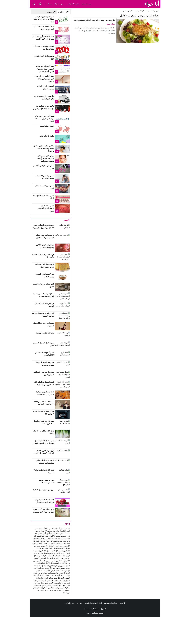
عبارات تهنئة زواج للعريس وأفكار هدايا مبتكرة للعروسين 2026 (43, 19)
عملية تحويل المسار (47, 126)
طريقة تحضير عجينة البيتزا (60, 568)
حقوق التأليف (69, 603)
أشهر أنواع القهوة (42, 533)
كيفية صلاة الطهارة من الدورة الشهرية (48, 580)
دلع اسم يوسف (63, 558)
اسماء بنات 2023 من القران (49, 538)
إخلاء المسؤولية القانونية (93, 603)
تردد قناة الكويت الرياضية (45, 333)
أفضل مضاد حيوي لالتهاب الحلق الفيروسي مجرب (45, 208)
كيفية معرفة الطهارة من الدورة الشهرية (55, 583)
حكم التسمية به (40, 556)
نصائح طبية (111, 24)
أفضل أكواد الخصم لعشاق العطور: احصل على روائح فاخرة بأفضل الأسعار (45, 68)
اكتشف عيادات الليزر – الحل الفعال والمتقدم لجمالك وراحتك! (44, 148)
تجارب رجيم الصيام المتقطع (57, 546)
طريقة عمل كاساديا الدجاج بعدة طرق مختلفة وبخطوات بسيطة (44, 443)
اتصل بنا (79, 603)
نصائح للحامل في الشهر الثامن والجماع (55, 588)
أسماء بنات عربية (52, 528)
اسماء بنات (65, 538)
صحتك (49, 4)
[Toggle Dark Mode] (40, 3)
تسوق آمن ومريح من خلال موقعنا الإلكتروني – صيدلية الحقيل (44, 118)
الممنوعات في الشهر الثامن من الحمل (55, 543)
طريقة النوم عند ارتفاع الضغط (46, 566)
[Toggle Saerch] (34, 3)
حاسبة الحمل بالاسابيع (47, 551)
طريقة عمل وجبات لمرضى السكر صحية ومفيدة (94, 20)
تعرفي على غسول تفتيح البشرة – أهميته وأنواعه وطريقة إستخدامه (45, 158)
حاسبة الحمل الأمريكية (54, 548)
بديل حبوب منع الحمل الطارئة (43, 490)
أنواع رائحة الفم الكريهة (43, 536)
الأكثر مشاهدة (63, 12)
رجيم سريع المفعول (45, 561)
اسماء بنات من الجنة (41, 541)
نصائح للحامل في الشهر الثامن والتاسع (48, 585)
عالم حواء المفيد (73, 4)
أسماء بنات (65, 528)
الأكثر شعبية (51, 12)
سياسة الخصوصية (110, 603)
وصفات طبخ (86, 4)
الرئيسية (122, 603)
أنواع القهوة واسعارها (61, 536)
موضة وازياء (58, 4)
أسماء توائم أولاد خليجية (54, 531)
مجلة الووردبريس (93, 613)
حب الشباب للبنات (55, 556)
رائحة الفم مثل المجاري (47, 558)
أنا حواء (151, 4)
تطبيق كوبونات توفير (46, 136)
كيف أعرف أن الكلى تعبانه (57, 575)
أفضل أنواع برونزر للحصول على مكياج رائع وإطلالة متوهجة (44, 78)
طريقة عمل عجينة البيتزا (58, 571)
